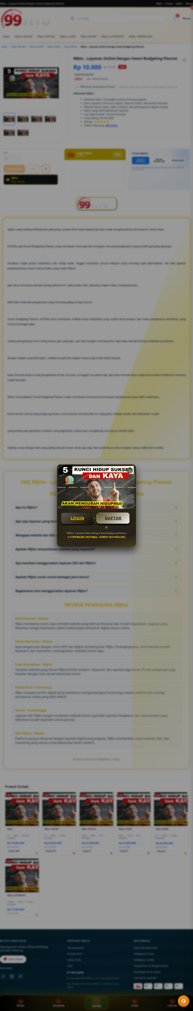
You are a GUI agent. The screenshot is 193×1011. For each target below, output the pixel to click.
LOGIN (77, 518)
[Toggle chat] (183, 1001)
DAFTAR (113, 518)
